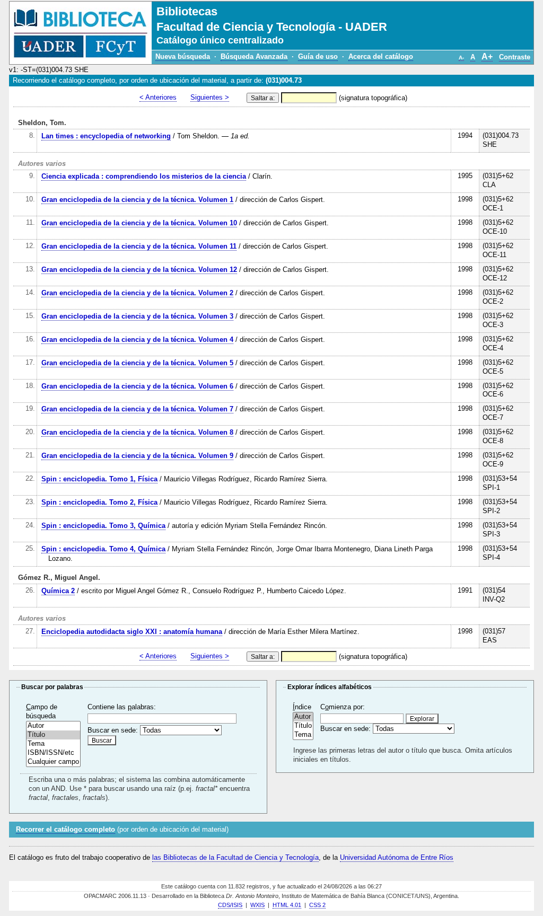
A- (461, 57)
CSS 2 (317, 905)
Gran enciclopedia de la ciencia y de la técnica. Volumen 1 (137, 200)
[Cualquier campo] (53, 762)
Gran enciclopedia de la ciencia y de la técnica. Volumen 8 (137, 432)
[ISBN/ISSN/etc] (53, 753)
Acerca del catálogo (380, 56)
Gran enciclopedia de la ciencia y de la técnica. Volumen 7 (137, 409)
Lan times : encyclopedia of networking (106, 136)
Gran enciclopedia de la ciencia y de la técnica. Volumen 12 (139, 270)
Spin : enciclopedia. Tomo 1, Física (99, 479)
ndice (302, 707)
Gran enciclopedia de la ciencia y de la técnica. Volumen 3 (137, 316)
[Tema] (53, 743)
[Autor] (53, 725)
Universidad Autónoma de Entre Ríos (396, 857)
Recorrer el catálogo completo (65, 829)
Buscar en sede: (112, 730)
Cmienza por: (342, 707)
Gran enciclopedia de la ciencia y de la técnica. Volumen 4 (137, 340)
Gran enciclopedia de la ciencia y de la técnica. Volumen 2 (137, 293)
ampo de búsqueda (41, 711)
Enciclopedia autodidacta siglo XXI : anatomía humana (131, 632)
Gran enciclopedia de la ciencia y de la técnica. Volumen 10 (139, 223)
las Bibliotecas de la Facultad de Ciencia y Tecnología (235, 857)
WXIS (257, 905)
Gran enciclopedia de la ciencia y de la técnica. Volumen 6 (137, 386)
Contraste (514, 57)
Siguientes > (209, 97)
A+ (487, 56)
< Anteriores (158, 97)
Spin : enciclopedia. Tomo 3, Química (103, 526)
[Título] (53, 734)
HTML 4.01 (287, 905)
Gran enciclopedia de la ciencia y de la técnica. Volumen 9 (137, 456)
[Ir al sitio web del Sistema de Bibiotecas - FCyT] (81, 32)
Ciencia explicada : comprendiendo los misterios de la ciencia (143, 176)
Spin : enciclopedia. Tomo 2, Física (99, 502)
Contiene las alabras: (121, 707)
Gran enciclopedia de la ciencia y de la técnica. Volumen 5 (137, 363)
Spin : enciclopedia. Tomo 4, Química (103, 549)
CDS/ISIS (230, 905)
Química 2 (58, 591)
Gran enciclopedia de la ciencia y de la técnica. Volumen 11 (139, 246)
